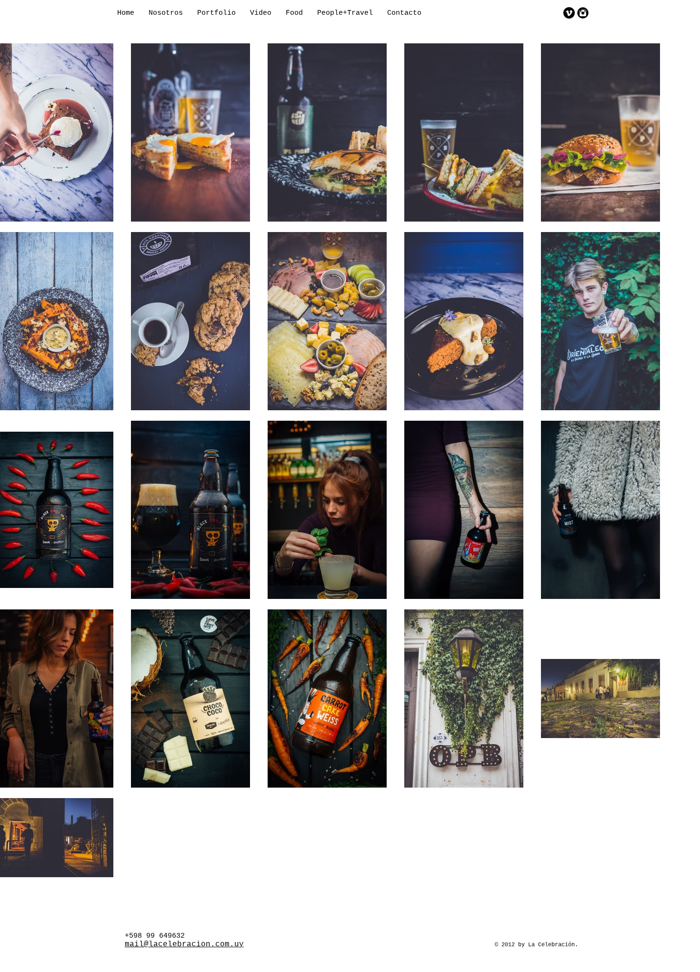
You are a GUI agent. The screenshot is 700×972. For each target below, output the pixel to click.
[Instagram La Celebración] (583, 13)
